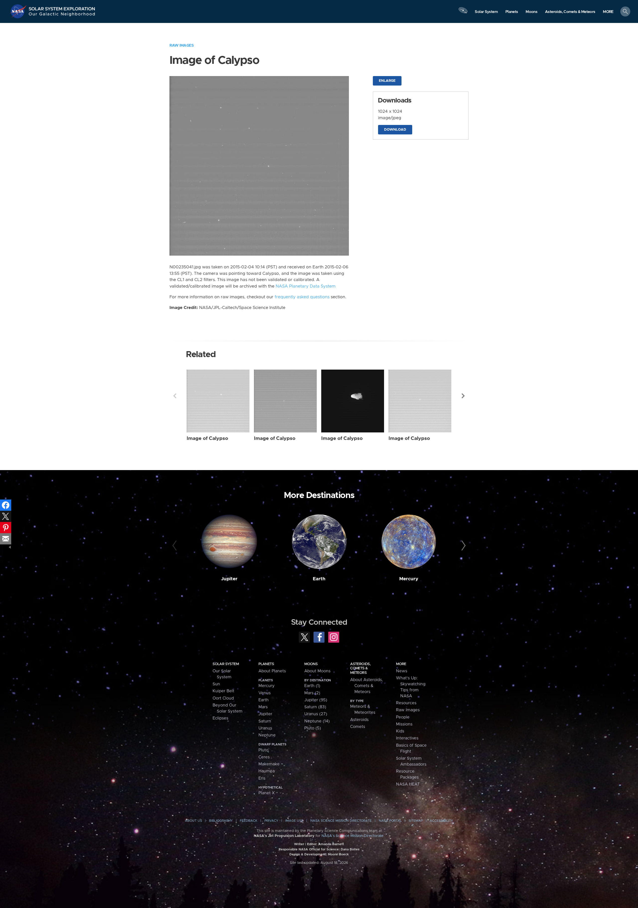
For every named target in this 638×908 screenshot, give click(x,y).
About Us (193, 820)
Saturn (264, 721)
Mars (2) (312, 693)
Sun (216, 684)
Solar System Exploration (62, 7)
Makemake (269, 764)
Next (463, 396)
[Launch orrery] (463, 12)
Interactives (407, 738)
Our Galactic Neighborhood (62, 15)
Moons (311, 664)
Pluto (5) (312, 728)
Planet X (266, 793)
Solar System (226, 664)
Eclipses (220, 718)
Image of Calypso (207, 438)
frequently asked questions (302, 297)
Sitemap (416, 820)
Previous (174, 396)
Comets (357, 727)
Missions (404, 724)
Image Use (294, 820)
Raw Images (181, 45)
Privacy (271, 820)
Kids (400, 731)
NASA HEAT (408, 784)
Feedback (248, 820)
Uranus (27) (315, 714)
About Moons (317, 671)
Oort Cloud (223, 698)
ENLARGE (387, 81)
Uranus (265, 728)
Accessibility (441, 820)
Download (395, 129)
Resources (406, 703)
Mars (263, 707)
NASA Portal (390, 820)
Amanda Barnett (331, 844)
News (401, 671)
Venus (264, 693)
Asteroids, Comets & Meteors (360, 668)
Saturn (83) (315, 707)
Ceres (264, 757)
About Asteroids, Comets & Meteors (366, 686)
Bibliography (221, 820)
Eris (261, 778)
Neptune (267, 735)
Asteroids (359, 720)
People (402, 717)
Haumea (266, 771)
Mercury (408, 579)
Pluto (263, 750)
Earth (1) (312, 686)
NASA (18, 11)
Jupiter (229, 579)
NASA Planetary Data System (305, 286)
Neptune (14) (317, 721)
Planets (266, 664)
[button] (608, 11)
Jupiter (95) (315, 700)
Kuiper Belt (223, 691)
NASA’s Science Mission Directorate (352, 836)
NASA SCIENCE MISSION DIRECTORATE (341, 820)
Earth (319, 579)
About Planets (272, 671)
